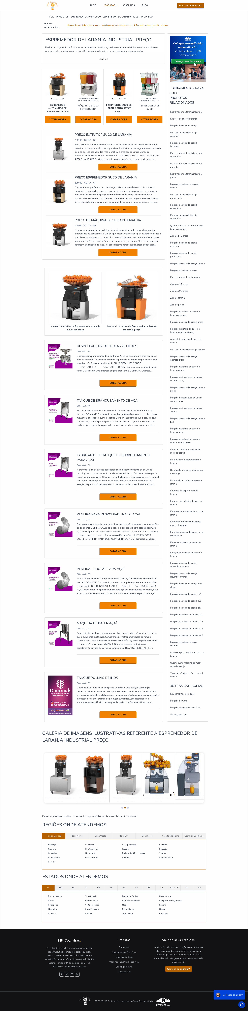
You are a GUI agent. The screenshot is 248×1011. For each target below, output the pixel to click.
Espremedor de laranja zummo (185, 277)
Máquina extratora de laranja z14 (186, 628)
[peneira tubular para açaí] (60, 578)
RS (124, 887)
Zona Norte (77, 835)
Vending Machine (178, 714)
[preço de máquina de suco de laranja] (59, 234)
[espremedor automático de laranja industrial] (57, 84)
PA (199, 887)
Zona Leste (147, 835)
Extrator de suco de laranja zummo (187, 349)
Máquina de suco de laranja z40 (186, 607)
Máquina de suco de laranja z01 (186, 594)
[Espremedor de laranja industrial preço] (75, 298)
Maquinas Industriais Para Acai (124, 962)
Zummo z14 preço (179, 284)
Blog (145, 5)
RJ (48, 887)
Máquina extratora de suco (183, 270)
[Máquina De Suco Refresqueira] (88, 84)
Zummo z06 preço (179, 291)
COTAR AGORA (57, 119)
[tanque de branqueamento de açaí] (60, 410)
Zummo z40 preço (179, 235)
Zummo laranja (177, 297)
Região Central (54, 835)
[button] (121, 807)
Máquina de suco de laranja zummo (187, 263)
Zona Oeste (100, 835)
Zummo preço (177, 304)
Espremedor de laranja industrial (186, 111)
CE (161, 887)
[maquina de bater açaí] (60, 633)
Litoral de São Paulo (194, 835)
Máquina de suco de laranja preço (186, 322)
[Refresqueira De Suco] (149, 84)
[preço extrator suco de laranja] (59, 148)
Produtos (109, 5)
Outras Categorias (186, 686)
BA (149, 887)
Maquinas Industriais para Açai (185, 707)
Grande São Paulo (170, 835)
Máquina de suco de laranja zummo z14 (118, 25)
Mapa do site (124, 971)
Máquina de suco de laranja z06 (186, 600)
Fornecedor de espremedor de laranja (152, 25)
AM (186, 887)
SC (111, 887)
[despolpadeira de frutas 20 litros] (60, 356)
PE (136, 887)
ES (73, 887)
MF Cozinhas (69, 940)
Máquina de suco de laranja (183, 125)
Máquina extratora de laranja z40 (186, 635)
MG (60, 887)
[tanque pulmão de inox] (60, 695)
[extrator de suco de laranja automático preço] (119, 84)
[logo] (52, 5)
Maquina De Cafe (124, 957)
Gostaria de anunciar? (190, 5)
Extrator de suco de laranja (183, 118)
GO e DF (174, 887)
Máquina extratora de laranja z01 (186, 614)
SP (86, 887)
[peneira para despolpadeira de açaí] (60, 524)
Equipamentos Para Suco (124, 952)
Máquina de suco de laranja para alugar (83, 25)
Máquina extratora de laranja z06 (186, 621)
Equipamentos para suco (182, 693)
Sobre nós (128, 5)
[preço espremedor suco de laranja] (59, 191)
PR (98, 887)
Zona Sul (124, 835)
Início (93, 5)
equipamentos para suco (85, 16)
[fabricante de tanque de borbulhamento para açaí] (60, 464)
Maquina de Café (178, 700)
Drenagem (124, 947)
